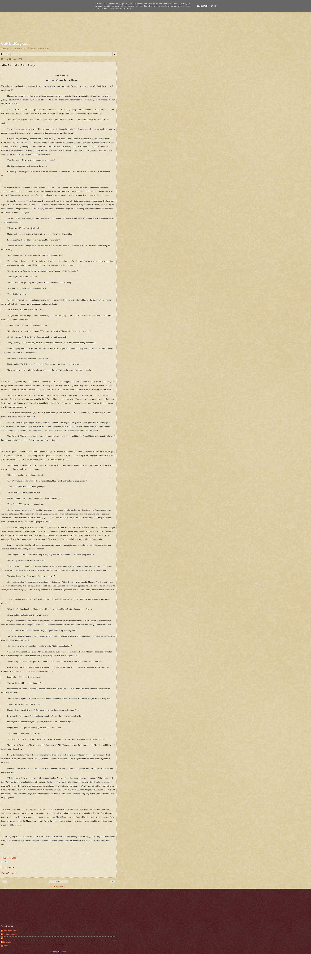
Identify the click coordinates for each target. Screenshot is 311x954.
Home (58, 881)
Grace (5, 946)
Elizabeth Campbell (10, 934)
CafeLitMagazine (15, 43)
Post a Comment (8, 872)
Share (5, 862)
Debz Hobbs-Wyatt (10, 931)
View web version (58, 886)
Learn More (203, 6)
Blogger (63, 951)
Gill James (7, 942)
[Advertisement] (58, 21)
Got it (214, 6)
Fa (4, 938)
